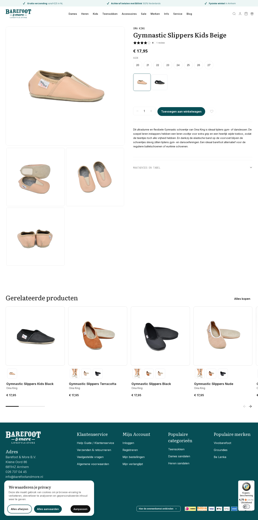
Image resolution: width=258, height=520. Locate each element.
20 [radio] (137, 65)
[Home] (18, 13)
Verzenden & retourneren (94, 450)
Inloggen (128, 443)
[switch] (246, 507)
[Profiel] (240, 14)
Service (177, 13)
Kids (95, 13)
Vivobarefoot (222, 443)
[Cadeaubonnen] (252, 14)
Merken (155, 13)
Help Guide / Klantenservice (95, 443)
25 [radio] (188, 65)
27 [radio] (208, 65)
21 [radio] (148, 65)
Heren (85, 13)
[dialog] (49, 498)
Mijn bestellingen (134, 457)
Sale (143, 13)
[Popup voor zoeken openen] (234, 14)
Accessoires (129, 13)
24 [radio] (178, 65)
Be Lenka (220, 457)
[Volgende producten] (250, 406)
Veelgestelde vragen (90, 457)
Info (166, 13)
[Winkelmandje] (246, 14)
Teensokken (110, 13)
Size (135, 57)
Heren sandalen (178, 463)
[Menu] (252, 482)
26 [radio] (198, 65)
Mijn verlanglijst (133, 464)
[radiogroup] (192, 65)
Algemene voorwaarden (93, 464)
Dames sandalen (179, 456)
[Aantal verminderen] (137, 111)
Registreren (130, 450)
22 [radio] (157, 65)
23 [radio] (167, 65)
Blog (189, 13)
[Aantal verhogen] (151, 111)
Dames (73, 13)
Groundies (220, 450)
